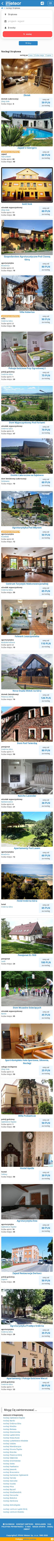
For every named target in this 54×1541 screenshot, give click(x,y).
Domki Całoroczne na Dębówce (27, 475)
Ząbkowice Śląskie (8, 1122)
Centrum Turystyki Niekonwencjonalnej (27, 583)
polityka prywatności (12, 1526)
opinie (49, 55)
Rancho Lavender (27, 795)
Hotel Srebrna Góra (27, 900)
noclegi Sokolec (9, 1443)
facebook (9, 1524)
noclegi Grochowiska (11, 1461)
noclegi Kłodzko (9, 1426)
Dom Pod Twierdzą (27, 743)
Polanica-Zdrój (7, 697)
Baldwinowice (7, 802)
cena (31, 55)
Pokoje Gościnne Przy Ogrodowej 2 (27, 368)
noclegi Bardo (9, 1420)
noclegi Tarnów (9, 1478)
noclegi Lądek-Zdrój (11, 1435)
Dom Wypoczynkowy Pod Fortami (27, 422)
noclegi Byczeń (9, 1489)
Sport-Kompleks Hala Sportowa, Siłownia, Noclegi (27, 1062)
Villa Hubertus (27, 312)
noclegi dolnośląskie (11, 1505)
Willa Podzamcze (27, 1115)
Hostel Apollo (27, 1168)
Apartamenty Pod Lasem (27, 848)
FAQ (49, 1524)
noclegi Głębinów (10, 1458)
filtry (29, 43)
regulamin (40, 1524)
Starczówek (6, 156)
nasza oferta (38, 1526)
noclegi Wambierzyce (12, 1446)
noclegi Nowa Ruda (11, 1438)
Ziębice (4, 1279)
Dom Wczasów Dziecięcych (27, 1007)
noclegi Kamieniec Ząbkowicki (15, 1475)
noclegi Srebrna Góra (12, 1423)
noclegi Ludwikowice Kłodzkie (15, 1440)
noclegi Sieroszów (10, 1495)
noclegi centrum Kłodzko (13, 1512)
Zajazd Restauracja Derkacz (27, 1273)
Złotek (27, 95)
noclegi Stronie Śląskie (12, 1449)
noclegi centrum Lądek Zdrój (15, 1509)
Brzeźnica (5, 265)
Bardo (3, 1013)
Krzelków (5, 536)
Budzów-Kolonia (8, 642)
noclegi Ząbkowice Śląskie (14, 1418)
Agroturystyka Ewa (27, 1220)
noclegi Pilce (8, 1486)
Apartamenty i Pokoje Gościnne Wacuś (27, 1378)
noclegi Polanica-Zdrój (12, 1455)
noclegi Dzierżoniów (11, 1432)
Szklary (4, 1174)
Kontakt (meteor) (24, 1524)
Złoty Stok (5, 101)
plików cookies (29, 1539)
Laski (3, 961)
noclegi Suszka (9, 1483)
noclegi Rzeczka (9, 1452)
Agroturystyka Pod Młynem (27, 527)
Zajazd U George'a (27, 147)
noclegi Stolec (9, 1463)
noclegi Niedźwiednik (12, 1492)
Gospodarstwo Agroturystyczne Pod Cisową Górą (27, 258)
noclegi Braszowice (11, 1472)
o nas (28, 1526)
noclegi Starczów (10, 1481)
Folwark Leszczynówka (27, 636)
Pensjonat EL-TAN (27, 955)
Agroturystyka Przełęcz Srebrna (27, 1325)
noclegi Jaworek (9, 1469)
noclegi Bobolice (10, 1498)
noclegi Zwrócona (10, 1501)
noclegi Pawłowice (10, 1466)
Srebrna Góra (7, 321)
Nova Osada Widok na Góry (27, 690)
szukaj (29, 34)
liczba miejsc (39, 55)
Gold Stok (27, 204)
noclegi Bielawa (9, 1429)
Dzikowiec (5, 481)
